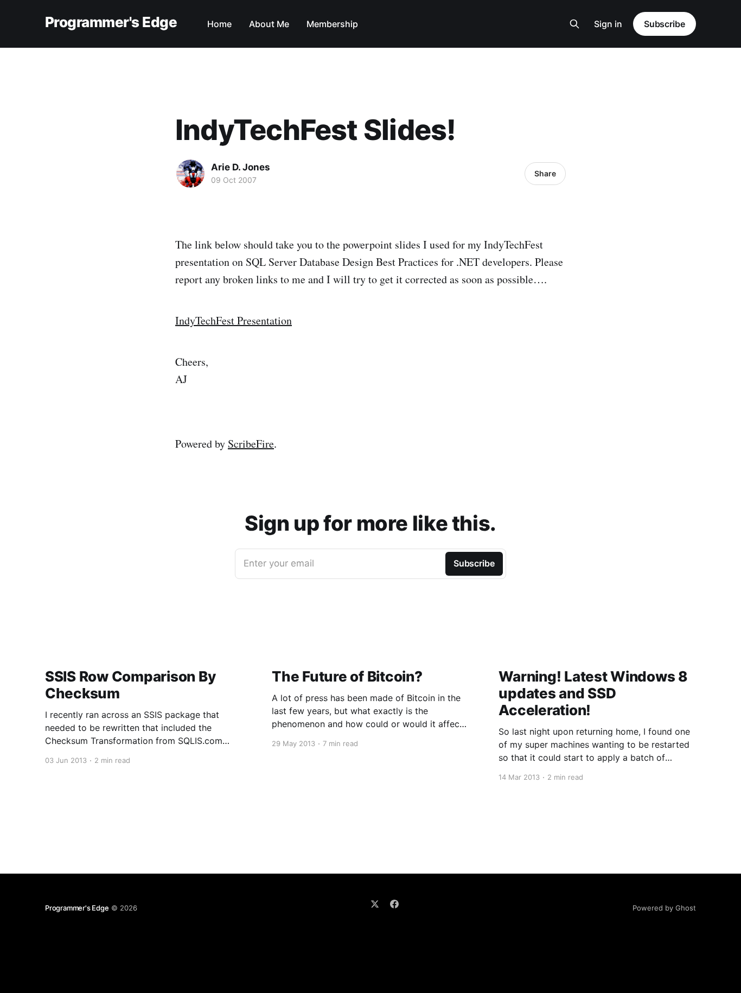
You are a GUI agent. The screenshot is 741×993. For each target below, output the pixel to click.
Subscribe (664, 23)
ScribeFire (251, 443)
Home (219, 23)
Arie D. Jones (240, 167)
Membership (332, 23)
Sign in (608, 23)
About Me (269, 23)
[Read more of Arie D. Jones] (190, 173)
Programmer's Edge (111, 22)
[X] (374, 904)
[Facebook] (394, 904)
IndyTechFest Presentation (233, 320)
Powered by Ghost (664, 907)
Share (545, 173)
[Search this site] (574, 24)
